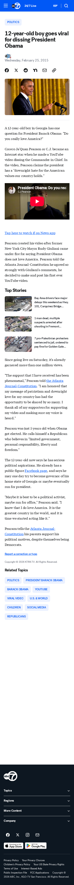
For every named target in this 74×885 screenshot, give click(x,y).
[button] (5, 5)
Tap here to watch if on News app (30, 232)
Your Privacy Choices (33, 860)
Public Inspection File (15, 872)
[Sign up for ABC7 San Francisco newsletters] (37, 835)
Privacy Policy (11, 860)
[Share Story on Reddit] (25, 70)
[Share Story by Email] (44, 70)
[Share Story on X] (16, 70)
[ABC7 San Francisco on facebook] (8, 835)
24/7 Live (30, 6)
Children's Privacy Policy (17, 864)
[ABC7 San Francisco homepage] (16, 5)
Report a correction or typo (21, 554)
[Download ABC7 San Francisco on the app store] (13, 845)
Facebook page (36, 470)
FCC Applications (39, 872)
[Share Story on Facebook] (6, 70)
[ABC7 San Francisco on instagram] (27, 835)
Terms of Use (11, 868)
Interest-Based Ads (31, 868)
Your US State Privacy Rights (49, 864)
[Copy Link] (54, 70)
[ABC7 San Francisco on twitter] (18, 835)
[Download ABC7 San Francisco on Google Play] (36, 845)
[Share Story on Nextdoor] (35, 70)
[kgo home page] (10, 776)
